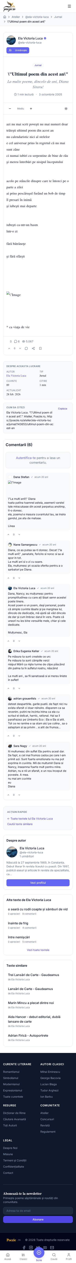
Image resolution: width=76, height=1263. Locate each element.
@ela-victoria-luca (37, 16)
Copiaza (62, 408)
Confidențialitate (13, 1166)
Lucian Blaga (48, 1084)
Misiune (8, 1154)
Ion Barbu (46, 1096)
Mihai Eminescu (50, 1071)
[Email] (52, 1248)
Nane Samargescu (25, 544)
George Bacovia (50, 1078)
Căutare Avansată (14, 1119)
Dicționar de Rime (14, 1113)
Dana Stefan (21, 477)
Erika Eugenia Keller (26, 651)
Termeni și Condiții (14, 1160)
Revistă (45, 1125)
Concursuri (47, 1119)
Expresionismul (12, 1090)
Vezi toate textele (38, 950)
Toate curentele (13, 1096)
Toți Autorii (10, 1125)
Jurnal (58, 16)
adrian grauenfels (24, 698)
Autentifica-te (26, 458)
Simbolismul (10, 1078)
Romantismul (11, 1071)
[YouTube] (45, 1248)
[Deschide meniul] (69, 6)
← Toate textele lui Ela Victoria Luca (30, 818)
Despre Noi (10, 1148)
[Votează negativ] (20, 348)
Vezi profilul (38, 882)
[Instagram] (31, 1248)
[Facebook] (24, 1248)
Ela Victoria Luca (16, 375)
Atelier (16, 16)
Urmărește (21, 50)
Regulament (48, 1131)
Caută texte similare (20, 824)
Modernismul (11, 1084)
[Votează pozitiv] (9, 348)
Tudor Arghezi (49, 1090)
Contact (8, 1172)
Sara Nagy (20, 746)
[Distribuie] (33, 348)
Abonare (38, 1219)
